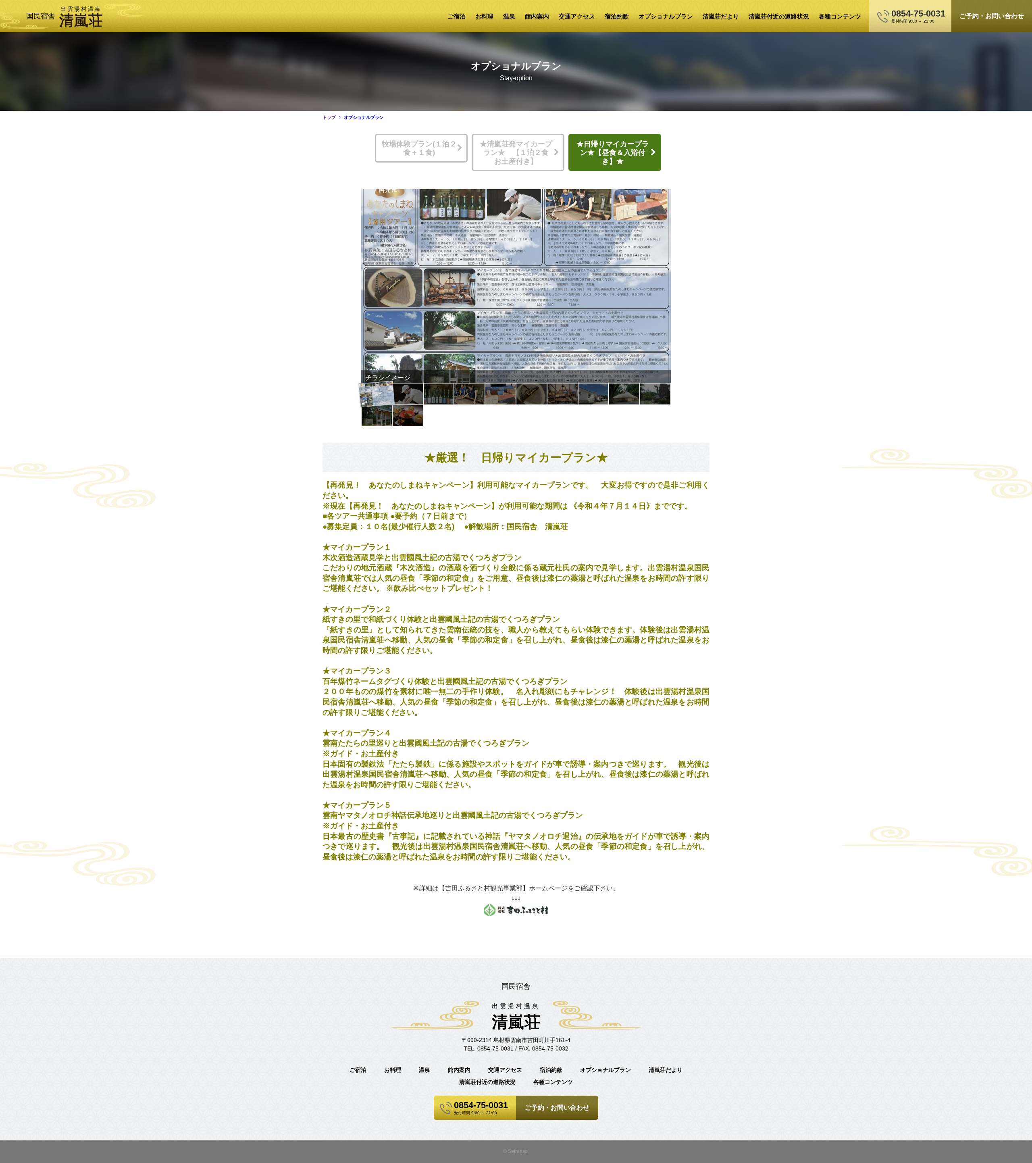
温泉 (509, 16)
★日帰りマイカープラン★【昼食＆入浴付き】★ (612, 152)
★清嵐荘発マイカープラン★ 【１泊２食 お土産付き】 (518, 152)
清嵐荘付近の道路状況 (779, 16)
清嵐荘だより (721, 16)
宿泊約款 (617, 16)
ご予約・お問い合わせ (991, 16)
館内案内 (537, 16)
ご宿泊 (456, 16)
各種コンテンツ (840, 16)
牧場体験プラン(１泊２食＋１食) (419, 148)
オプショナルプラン (666, 16)
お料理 (484, 16)
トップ (329, 117)
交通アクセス (577, 16)
